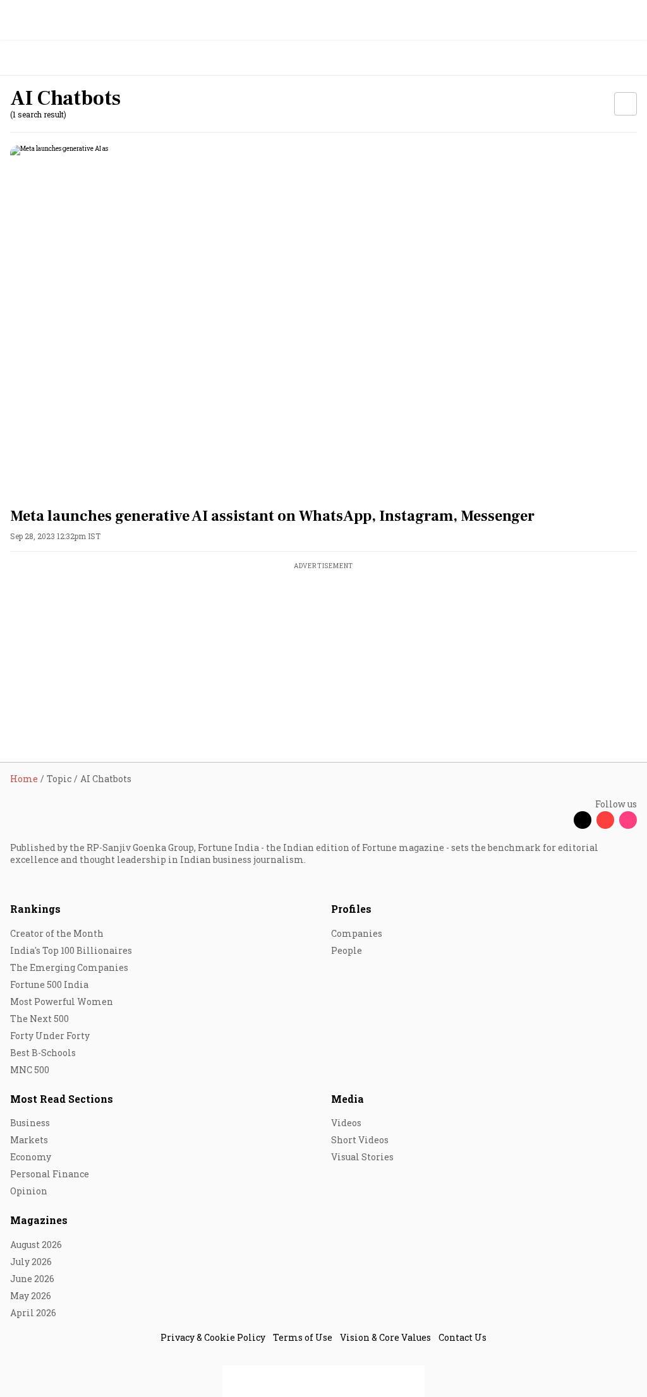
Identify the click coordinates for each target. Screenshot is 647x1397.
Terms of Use (302, 1337)
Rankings (35, 908)
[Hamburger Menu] (629, 58)
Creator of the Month (57, 933)
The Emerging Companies (69, 967)
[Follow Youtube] (605, 820)
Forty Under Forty (50, 1036)
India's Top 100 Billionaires (71, 950)
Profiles (351, 908)
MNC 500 (29, 1070)
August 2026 (36, 1245)
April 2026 (33, 1313)
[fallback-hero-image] (323, 321)
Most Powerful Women (61, 1002)
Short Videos (360, 1140)
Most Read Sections (61, 1098)
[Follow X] (582, 820)
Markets (29, 1140)
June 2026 (32, 1279)
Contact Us (462, 1337)
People (346, 950)
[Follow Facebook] (560, 820)
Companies (356, 933)
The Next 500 (39, 1019)
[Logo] (39, 58)
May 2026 (30, 1296)
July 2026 (31, 1262)
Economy (30, 1157)
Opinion (28, 1191)
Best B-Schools (43, 1053)
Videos (346, 1123)
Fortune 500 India (49, 984)
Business (30, 1123)
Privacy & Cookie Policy (212, 1337)
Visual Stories (362, 1157)
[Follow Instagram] (628, 820)
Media (347, 1098)
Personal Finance (49, 1174)
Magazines (39, 1220)
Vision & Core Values (385, 1337)
